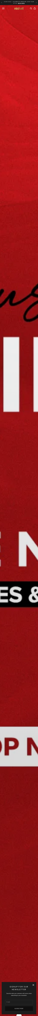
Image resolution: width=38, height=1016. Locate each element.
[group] (19, 510)
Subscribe (19, 1008)
